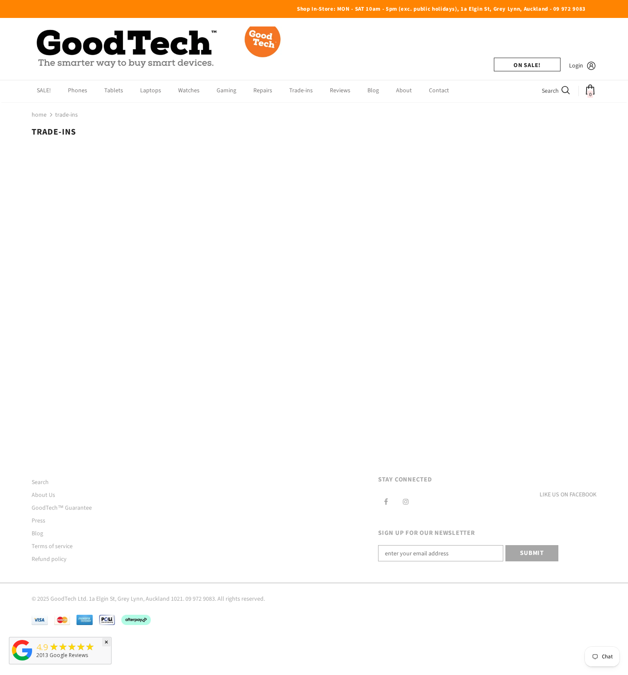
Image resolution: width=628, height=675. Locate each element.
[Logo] (160, 48)
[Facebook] (385, 501)
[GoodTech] (22, 661)
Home (39, 115)
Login (576, 66)
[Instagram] (406, 501)
